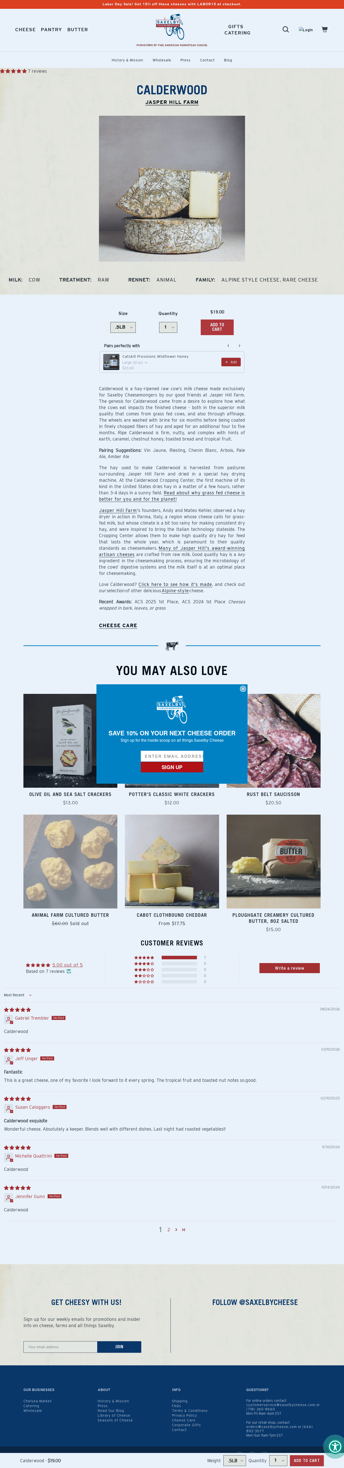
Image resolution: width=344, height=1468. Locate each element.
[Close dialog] (243, 688)
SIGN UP (172, 767)
